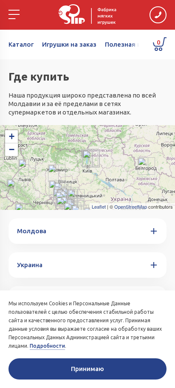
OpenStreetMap (130, 206)
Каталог (21, 44)
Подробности (47, 346)
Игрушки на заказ (69, 44)
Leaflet (99, 206)
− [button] (11, 149)
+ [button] (11, 136)
